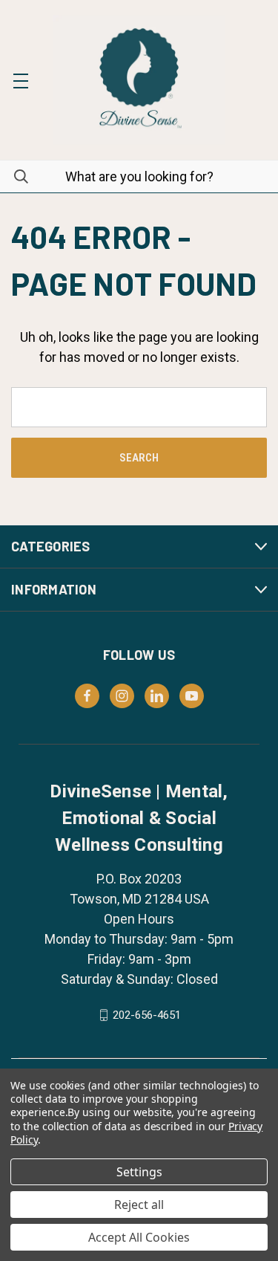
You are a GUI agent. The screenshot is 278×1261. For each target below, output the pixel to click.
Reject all (139, 1204)
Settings (139, 1172)
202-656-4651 (147, 1015)
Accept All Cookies (139, 1237)
